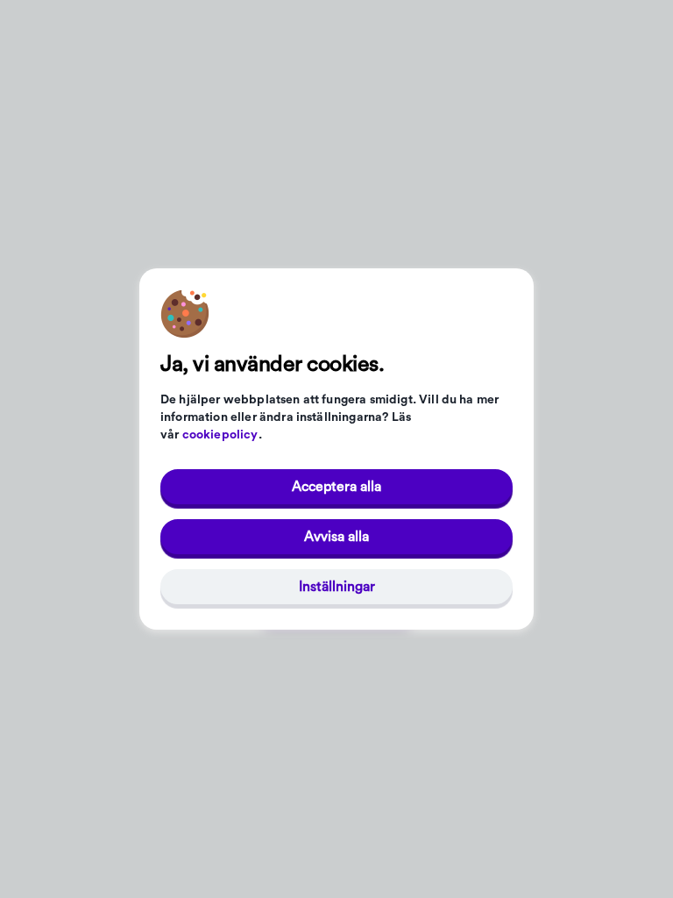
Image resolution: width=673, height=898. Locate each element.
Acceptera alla (336, 487)
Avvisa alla (336, 537)
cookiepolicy (220, 435)
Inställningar (337, 587)
